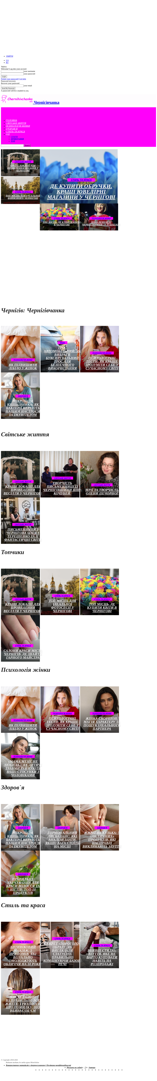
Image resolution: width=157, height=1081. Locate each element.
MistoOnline (34, 1062)
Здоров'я (23, 396)
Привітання (17, 139)
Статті (14, 137)
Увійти (9, 56)
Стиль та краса (15, 131)
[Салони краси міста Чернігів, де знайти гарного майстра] (20, 638)
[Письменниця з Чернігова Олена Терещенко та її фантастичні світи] (20, 520)
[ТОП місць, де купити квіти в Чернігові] (99, 592)
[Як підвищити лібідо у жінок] (20, 349)
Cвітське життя (16, 123)
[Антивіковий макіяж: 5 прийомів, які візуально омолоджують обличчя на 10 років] (20, 945)
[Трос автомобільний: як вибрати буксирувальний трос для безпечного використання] (59, 349)
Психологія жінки (18, 125)
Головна (11, 120)
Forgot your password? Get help (13, 79)
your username (29, 71)
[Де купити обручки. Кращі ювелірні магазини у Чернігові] (79, 176)
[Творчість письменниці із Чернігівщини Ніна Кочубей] (59, 474)
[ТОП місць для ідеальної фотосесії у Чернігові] (59, 592)
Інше (62, 343)
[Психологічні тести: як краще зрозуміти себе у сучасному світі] (99, 349)
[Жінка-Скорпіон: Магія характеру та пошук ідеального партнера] (99, 709)
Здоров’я (12, 128)
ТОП (13, 141)
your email (28, 86)
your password (29, 74)
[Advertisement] (41, 248)
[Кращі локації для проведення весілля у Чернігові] (20, 474)
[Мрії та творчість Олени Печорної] (99, 474)
